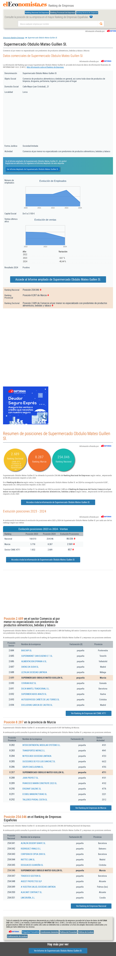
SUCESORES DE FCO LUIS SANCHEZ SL (39, 761)
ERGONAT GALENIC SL (32, 789)
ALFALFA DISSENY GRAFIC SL (33, 843)
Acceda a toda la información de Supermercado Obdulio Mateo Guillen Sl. (58, 502)
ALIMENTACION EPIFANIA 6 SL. (34, 661)
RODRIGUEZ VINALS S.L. (31, 848)
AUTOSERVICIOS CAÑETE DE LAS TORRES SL (40, 699)
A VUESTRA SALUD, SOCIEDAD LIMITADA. (38, 887)
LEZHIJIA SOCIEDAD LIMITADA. (34, 672)
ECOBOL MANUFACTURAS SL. (35, 794)
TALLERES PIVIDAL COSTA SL (35, 799)
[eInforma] (13, 930)
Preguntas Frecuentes (30, 932)
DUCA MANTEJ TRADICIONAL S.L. (35, 688)
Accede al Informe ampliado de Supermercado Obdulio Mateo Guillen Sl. (58, 279)
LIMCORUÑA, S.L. (28, 898)
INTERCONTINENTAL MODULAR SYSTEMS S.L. (42, 745)
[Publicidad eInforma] (25, 424)
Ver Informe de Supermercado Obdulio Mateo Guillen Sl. (58, 950)
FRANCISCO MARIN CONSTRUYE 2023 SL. (40, 783)
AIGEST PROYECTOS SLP (31, 881)
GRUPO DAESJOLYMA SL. (33, 767)
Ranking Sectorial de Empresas (87, 13)
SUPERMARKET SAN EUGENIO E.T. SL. (37, 656)
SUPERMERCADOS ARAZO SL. (34, 694)
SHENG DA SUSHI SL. (30, 667)
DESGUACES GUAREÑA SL (32, 865)
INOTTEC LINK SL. (28, 859)
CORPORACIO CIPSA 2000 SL (33, 854)
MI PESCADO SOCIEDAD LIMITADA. (37, 756)
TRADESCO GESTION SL (31, 876)
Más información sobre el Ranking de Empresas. (45, 67)
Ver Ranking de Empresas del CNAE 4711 (88, 713)
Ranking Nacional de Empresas (37, 12)
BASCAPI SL (26, 650)
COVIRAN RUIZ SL (28, 683)
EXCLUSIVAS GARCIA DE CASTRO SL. (37, 705)
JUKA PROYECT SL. (31, 778)
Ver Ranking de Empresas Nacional (91, 906)
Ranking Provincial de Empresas (62, 12)
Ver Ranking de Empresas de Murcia (90, 808)
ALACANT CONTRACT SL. (31, 892)
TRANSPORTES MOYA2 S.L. (34, 750)
